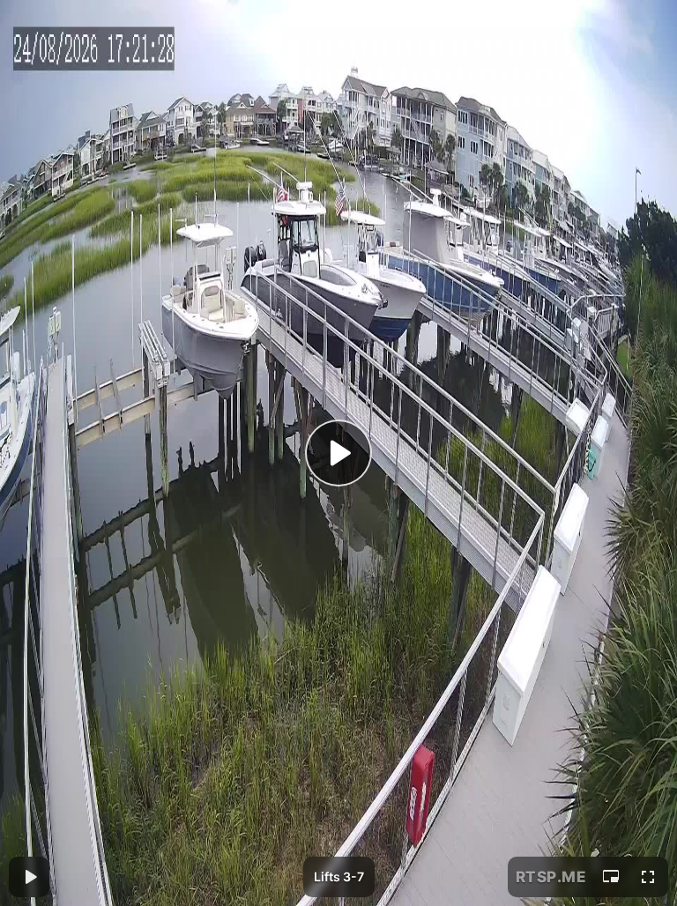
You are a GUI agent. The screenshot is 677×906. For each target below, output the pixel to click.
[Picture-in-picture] (611, 877)
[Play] (338, 453)
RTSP (551, 877)
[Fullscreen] (648, 877)
